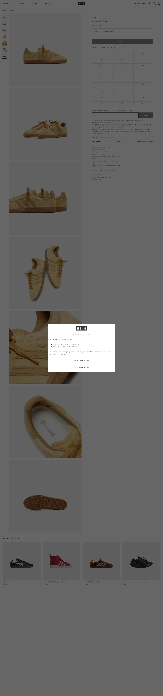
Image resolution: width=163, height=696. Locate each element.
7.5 (143, 66)
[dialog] (81, 348)
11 (101, 85)
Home (5, 10)
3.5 (101, 53)
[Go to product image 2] (4, 23)
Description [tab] (97, 141)
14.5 (122, 97)
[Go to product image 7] (4, 56)
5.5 (122, 59)
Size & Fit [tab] (119, 141)
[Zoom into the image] (45, 49)
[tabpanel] (122, 163)
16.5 (143, 104)
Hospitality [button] (140, 3)
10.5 (143, 78)
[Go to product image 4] (4, 36)
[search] (154, 3)
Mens (11, 10)
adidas (94, 17)
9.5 (101, 78)
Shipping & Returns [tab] (145, 141)
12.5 (101, 91)
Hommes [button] (21, 3)
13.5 (143, 91)
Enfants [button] (48, 3)
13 (122, 91)
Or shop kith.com (81, 367)
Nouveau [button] (7, 3)
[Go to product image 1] (4, 17)
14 (101, 97)
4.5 (143, 53)
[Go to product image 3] (4, 30)
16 (122, 104)
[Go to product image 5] (4, 43)
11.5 (122, 85)
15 (143, 97)
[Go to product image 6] (4, 49)
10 (122, 78)
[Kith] (81, 3)
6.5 (101, 66)
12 (143, 85)
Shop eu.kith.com (81, 360)
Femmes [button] (35, 3)
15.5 (101, 104)
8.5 (122, 72)
